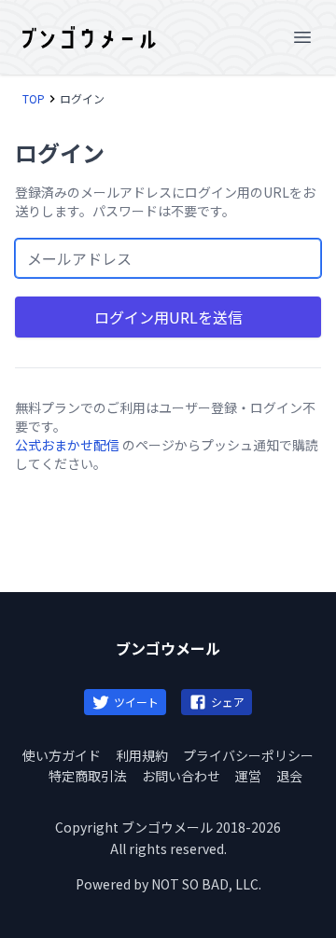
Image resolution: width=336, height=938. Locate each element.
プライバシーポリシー (248, 755)
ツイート (136, 702)
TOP (33, 98)
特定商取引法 (88, 775)
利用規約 (142, 755)
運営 (248, 775)
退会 (289, 775)
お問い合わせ (181, 775)
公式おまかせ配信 (67, 444)
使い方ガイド (61, 755)
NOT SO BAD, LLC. (206, 884)
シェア (228, 702)
